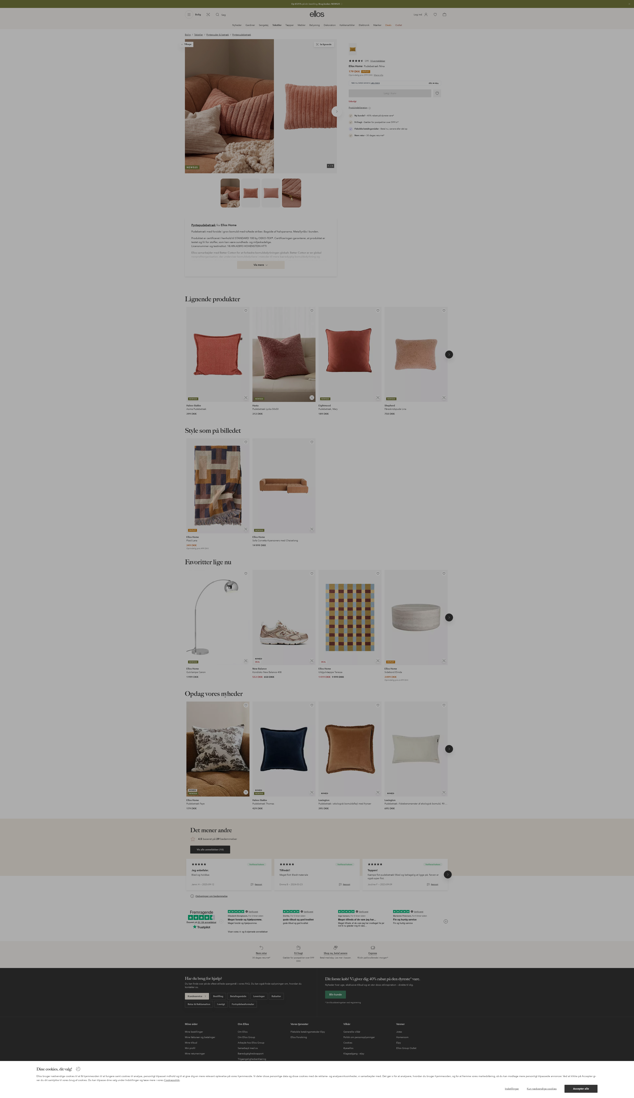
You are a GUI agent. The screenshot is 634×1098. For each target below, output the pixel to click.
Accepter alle (581, 1088)
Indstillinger (512, 1088)
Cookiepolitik (172, 1080)
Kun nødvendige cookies (542, 1088)
